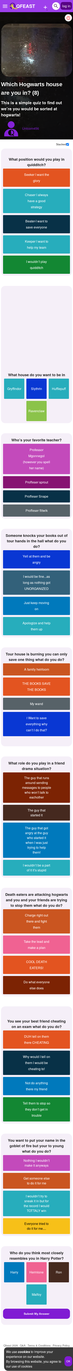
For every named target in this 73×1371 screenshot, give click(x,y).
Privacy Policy (61, 1345)
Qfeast (10, 1345)
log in (66, 5)
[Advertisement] (36, 328)
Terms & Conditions (39, 1345)
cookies (24, 1351)
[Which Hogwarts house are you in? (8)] (36, 50)
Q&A (23, 1345)
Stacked (61, 144)
